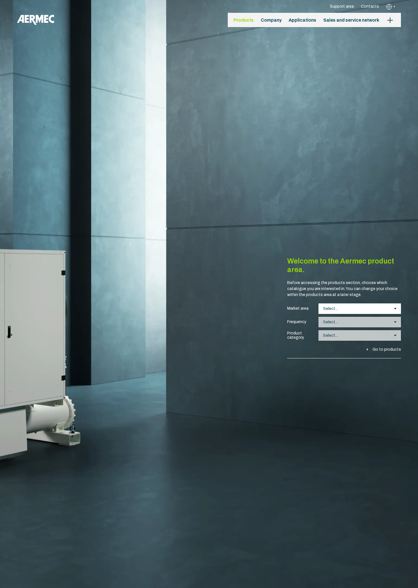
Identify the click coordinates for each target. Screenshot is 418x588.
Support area (342, 6)
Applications (302, 20)
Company (271, 20)
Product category (295, 335)
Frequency (296, 322)
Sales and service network (351, 20)
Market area (298, 308)
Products (243, 20)
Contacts (370, 6)
